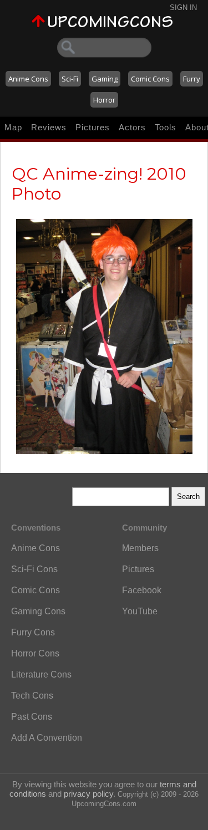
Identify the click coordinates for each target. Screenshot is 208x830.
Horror (104, 100)
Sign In (183, 7)
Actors (132, 127)
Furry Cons (33, 632)
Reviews (49, 127)
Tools (165, 127)
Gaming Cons (38, 611)
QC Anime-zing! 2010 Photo (99, 184)
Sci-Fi (70, 79)
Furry (191, 79)
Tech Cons (32, 695)
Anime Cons (28, 79)
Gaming (105, 79)
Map (13, 127)
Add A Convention (46, 737)
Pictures (92, 127)
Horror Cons (35, 653)
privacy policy (88, 793)
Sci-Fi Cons (34, 569)
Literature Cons (41, 674)
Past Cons (31, 716)
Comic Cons (150, 79)
